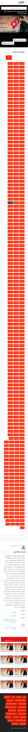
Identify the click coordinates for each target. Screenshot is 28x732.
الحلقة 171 (22, 353)
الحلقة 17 (22, 513)
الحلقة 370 (10, 113)
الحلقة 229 (10, 281)
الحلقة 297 (22, 203)
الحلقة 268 (10, 235)
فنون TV (19, 697)
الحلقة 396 (22, 85)
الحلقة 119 (10, 413)
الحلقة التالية (8, 43)
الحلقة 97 (22, 442)
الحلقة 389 (16, 92)
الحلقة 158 (10, 367)
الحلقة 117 (16, 417)
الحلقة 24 (17, 506)
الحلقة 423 (22, 78)
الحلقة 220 (10, 292)
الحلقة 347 (16, 142)
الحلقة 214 (10, 299)
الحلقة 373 (10, 110)
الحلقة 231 (22, 281)
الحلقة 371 (16, 113)
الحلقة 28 (17, 503)
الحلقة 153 (16, 374)
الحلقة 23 (12, 506)
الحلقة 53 (22, 481)
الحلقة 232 (10, 278)
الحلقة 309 (22, 188)
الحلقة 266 (16, 238)
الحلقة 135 (16, 395)
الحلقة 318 (22, 178)
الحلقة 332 (16, 160)
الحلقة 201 (22, 317)
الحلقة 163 (22, 363)
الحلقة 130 (22, 403)
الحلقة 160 (22, 367)
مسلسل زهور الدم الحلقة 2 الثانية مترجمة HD (17, 689)
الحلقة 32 (17, 499)
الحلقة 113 (10, 420)
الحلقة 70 (6, 463)
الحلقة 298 (10, 199)
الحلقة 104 (10, 431)
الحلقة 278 (16, 224)
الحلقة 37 (22, 495)
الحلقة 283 (10, 217)
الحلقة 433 (10, 63)
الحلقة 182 (16, 338)
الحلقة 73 (22, 463)
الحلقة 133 (22, 399)
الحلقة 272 (16, 231)
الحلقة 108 (16, 428)
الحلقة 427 (10, 71)
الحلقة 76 (17, 460)
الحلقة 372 (22, 113)
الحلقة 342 (22, 149)
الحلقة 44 (17, 488)
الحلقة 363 (22, 124)
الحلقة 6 (7, 520)
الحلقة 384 (22, 99)
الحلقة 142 (22, 388)
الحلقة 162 (16, 363)
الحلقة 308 (16, 188)
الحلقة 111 (16, 424)
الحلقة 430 (10, 67)
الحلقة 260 (16, 246)
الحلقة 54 (6, 478)
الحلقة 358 (10, 128)
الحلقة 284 (16, 217)
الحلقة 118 (22, 417)
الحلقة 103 (22, 435)
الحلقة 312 (22, 185)
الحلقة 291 (22, 210)
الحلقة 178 (10, 342)
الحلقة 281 (16, 221)
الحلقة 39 (12, 492)
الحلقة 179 (16, 342)
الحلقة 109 (22, 428)
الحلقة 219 (22, 296)
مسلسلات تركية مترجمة (10, 621)
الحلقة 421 (10, 78)
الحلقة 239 (16, 271)
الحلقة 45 (22, 488)
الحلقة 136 (22, 395)
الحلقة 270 (22, 235)
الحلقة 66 (6, 467)
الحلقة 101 (10, 435)
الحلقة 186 (22, 335)
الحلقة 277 (10, 224)
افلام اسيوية (22, 724)
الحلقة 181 (10, 338)
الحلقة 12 (17, 517)
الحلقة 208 (10, 306)
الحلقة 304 (10, 192)
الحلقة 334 (10, 156)
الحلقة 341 (16, 149)
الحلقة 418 (10, 81)
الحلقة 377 (16, 106)
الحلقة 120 (16, 413)
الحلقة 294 (22, 206)
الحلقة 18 (6, 510)
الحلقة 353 (16, 135)
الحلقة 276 (22, 228)
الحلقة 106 (22, 431)
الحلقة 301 (10, 196)
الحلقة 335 (16, 156)
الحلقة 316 (10, 178)
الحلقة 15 (12, 513)
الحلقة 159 (16, 367)
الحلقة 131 (10, 399)
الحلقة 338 (16, 153)
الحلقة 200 (16, 317)
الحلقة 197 (16, 321)
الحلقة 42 (6, 488)
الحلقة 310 (10, 185)
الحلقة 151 (22, 378)
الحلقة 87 (12, 449)
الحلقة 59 (12, 474)
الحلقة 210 (22, 306)
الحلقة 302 (16, 196)
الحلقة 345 (22, 146)
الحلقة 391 (10, 88)
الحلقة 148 (22, 381)
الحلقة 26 (6, 503)
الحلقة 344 (16, 146)
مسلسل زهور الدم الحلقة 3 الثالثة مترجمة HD (17, 651)
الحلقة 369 (22, 117)
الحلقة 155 (10, 371)
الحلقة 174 (22, 349)
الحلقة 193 (10, 324)
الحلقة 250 (10, 256)
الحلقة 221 (16, 292)
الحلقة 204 (22, 313)
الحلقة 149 (10, 378)
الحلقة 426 (22, 74)
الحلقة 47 (12, 485)
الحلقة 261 (22, 246)
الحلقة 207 (22, 310)
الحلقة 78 (6, 456)
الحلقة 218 (16, 296)
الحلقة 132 (16, 399)
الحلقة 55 (12, 478)
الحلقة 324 (22, 171)
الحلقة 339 (22, 153)
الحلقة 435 (22, 63)
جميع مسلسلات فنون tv (16, 8)
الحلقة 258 (22, 249)
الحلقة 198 (22, 321)
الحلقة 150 (16, 378)
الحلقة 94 (6, 442)
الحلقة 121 (22, 413)
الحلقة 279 (22, 224)
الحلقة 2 (7, 524)
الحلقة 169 (10, 353)
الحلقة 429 (22, 71)
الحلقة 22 (6, 506)
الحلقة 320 (16, 174)
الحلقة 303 (22, 196)
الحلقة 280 (10, 221)
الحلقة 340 (10, 149)
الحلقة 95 (12, 442)
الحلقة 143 (10, 385)
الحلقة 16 (17, 513)
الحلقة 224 (16, 288)
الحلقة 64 (17, 470)
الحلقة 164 (10, 360)
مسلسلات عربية (22, 704)
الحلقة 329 (16, 163)
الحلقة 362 (16, 124)
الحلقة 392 (16, 88)
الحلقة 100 (22, 438)
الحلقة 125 (10, 406)
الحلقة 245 (16, 263)
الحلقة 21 (22, 510)
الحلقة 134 (10, 395)
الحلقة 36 (17, 495)
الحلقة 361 (10, 124)
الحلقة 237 (22, 274)
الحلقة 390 (22, 92)
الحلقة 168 (22, 356)
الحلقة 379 (10, 103)
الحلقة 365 (16, 121)
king (11, 546)
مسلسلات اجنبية (22, 714)
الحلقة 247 (10, 260)
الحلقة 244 (10, 263)
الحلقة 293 (16, 206)
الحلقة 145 (22, 385)
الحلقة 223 (10, 288)
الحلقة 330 (22, 163)
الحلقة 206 (16, 310)
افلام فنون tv (10, 700)
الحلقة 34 (6, 495)
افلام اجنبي (15, 717)
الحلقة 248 (16, 260)
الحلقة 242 (16, 267)
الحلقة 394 (10, 85)
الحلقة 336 (22, 156)
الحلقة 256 (10, 249)
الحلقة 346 (10, 142)
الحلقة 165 (16, 360)
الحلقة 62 (6, 470)
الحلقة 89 (22, 449)
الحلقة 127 (22, 406)
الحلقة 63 (12, 470)
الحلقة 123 (16, 410)
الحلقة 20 (17, 510)
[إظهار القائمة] (25, 2)
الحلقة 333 (22, 160)
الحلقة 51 (12, 481)
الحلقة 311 (16, 185)
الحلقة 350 (16, 138)
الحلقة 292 (10, 206)
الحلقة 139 (22, 392)
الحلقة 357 (22, 131)
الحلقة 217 (10, 296)
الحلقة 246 (22, 263)
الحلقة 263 (16, 242)
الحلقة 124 (22, 410)
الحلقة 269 (16, 235)
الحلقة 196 (10, 321)
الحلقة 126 (16, 406)
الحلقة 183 (22, 338)
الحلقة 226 (10, 285)
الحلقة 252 (22, 256)
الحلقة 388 (10, 92)
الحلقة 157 (22, 371)
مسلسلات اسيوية (21, 710)
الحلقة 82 (6, 453)
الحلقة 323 (16, 171)
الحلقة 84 (17, 453)
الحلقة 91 (12, 445)
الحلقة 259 (10, 246)
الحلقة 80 (17, 456)
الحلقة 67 (12, 467)
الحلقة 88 (17, 449)
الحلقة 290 (16, 210)
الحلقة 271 (10, 231)
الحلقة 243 (22, 267)
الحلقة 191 (16, 328)
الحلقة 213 (22, 303)
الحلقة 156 (16, 371)
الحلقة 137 (10, 392)
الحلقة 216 (22, 299)
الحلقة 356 (16, 131)
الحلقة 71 (12, 463)
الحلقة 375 (22, 110)
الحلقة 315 (22, 181)
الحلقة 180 (22, 342)
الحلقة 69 (22, 467)
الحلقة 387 (22, 96)
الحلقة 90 (6, 445)
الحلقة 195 (22, 324)
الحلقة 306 (22, 192)
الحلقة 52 (17, 481)
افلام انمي (8, 717)
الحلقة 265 (10, 238)
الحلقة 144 (16, 385)
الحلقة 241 (10, 267)
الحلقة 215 (16, 299)
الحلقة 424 (10, 74)
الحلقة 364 (10, 121)
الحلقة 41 (22, 492)
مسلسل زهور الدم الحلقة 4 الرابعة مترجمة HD (17, 664)
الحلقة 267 (22, 238)
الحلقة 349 (10, 138)
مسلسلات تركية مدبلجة (11, 704)
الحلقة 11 (12, 517)
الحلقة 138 (16, 392)
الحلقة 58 (6, 474)
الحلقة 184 (10, 335)
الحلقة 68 (17, 467)
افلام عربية (23, 717)
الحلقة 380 (16, 103)
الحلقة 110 (10, 424)
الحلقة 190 (10, 328)
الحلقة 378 (22, 106)
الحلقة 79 (12, 456)
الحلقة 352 (10, 135)
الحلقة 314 (16, 181)
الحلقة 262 (10, 242)
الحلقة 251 (16, 256)
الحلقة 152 (10, 374)
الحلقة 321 (22, 174)
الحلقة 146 (10, 381)
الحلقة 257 (16, 249)
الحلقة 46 (6, 485)
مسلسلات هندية (22, 707)
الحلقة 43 (12, 488)
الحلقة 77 (22, 460)
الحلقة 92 (17, 445)
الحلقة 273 (22, 231)
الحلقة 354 (22, 135)
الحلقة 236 (16, 274)
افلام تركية (10, 720)
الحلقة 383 (16, 99)
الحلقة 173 (16, 349)
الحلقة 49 (22, 485)
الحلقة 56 (17, 478)
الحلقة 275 (16, 228)
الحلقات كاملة (8, 57)
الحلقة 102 (16, 435)
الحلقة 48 (17, 485)
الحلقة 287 (16, 213)
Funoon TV (7, 697)
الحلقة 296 (16, 203)
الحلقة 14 (6, 513)
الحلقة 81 (22, 456)
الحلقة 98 (11, 438)
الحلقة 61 (22, 474)
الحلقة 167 (16, 356)
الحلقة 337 (10, 153)
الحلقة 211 (10, 303)
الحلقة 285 (22, 217)
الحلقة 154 (22, 374)
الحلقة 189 (22, 331)
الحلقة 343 (10, 146)
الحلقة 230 (16, 281)
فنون (24, 697)
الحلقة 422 (16, 78)
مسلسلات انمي (12, 710)
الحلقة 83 (12, 453)
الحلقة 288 (22, 213)
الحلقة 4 (17, 524)
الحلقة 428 (16, 71)
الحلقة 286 (10, 213)
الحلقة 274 (10, 228)
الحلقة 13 (22, 517)
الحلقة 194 (16, 324)
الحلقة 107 (10, 428)
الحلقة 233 (16, 278)
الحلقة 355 (10, 131)
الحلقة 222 (22, 292)
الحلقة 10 (6, 517)
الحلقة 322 (10, 171)
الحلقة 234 (22, 278)
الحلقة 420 (22, 81)
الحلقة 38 (6, 492)
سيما (13, 697)
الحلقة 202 (10, 313)
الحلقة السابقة (19, 40)
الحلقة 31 (12, 499)
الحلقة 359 (16, 128)
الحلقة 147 (16, 381)
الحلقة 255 (22, 253)
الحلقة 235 (10, 274)
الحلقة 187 (10, 331)
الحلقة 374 (16, 110)
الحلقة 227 (16, 285)
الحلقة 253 (10, 253)
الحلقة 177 (22, 346)
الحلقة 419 (16, 81)
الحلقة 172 (10, 349)
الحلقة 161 (10, 363)
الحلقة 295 (10, 203)
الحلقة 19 (12, 510)
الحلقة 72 (17, 463)
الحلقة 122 (10, 410)
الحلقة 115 (22, 420)
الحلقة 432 (22, 67)
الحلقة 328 (10, 163)
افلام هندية (14, 724)
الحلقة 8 (17, 520)
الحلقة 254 (16, 253)
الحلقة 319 (10, 174)
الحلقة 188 (16, 331)
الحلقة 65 (22, 470)
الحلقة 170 (16, 353)
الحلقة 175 (10, 346)
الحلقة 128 (10, 403)
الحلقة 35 (12, 495)
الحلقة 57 (22, 478)
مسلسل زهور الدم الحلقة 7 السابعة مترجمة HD (17, 676)
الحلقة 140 (10, 388)
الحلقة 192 (22, 328)
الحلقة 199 (10, 317)
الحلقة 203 (16, 313)
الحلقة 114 (16, 420)
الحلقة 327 (22, 167)
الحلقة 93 (22, 445)
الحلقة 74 (6, 460)
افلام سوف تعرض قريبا (20, 720)
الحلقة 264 (22, 242)
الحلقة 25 (22, 506)
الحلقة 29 (22, 503)
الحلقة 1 (22, 528)
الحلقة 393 (22, 88)
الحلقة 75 (12, 460)
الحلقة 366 (22, 121)
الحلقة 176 (16, 346)
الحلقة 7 (12, 520)
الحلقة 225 (22, 288)
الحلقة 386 (16, 96)
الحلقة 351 (22, 138)
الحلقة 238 (10, 271)
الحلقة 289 (10, 210)
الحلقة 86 (6, 449)
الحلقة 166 (10, 356)
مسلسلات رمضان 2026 (11, 714)
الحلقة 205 (10, 310)
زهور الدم (13, 622)
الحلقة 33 (22, 499)
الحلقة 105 (16, 431)
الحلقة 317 (16, 178)
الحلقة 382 (10, 99)
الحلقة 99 (16, 438)
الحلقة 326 (16, 167)
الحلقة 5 (22, 524)
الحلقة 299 (16, 199)
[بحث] (2, 2)
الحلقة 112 (22, 424)
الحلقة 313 (10, 181)
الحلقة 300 (22, 199)
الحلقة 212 (16, 303)
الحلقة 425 (16, 74)
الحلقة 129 (16, 403)
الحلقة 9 (22, 520)
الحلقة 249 (22, 260)
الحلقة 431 (16, 67)
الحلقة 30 (6, 499)
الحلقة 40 (17, 492)
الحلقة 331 (10, 160)
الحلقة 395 (16, 85)
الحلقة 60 (17, 474)
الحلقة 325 (10, 167)
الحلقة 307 (10, 188)
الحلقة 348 (22, 142)
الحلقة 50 (6, 481)
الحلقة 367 (10, 117)
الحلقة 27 (12, 503)
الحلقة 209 (16, 306)
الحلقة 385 (10, 96)
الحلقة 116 (10, 417)
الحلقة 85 (22, 453)
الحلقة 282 (22, 221)
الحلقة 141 (16, 388)
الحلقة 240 (22, 271)
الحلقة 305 (16, 192)
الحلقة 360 (22, 128)
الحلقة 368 (16, 117)
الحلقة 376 (10, 106)
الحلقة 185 (16, 335)
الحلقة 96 (17, 442)
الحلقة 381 (22, 103)
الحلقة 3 (12, 524)
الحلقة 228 (22, 285)
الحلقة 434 (16, 63)
